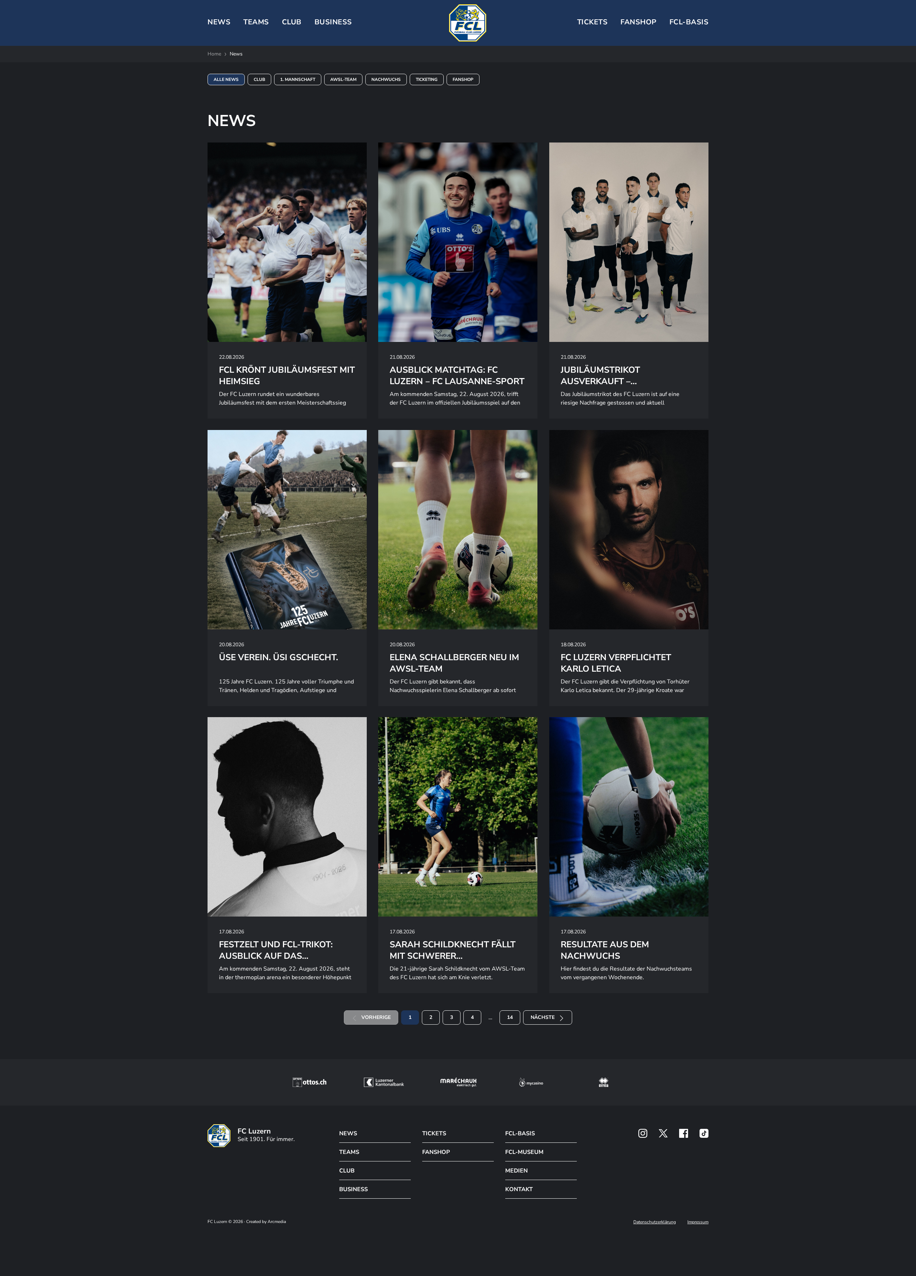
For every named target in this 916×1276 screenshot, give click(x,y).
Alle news (226, 79)
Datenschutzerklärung (654, 1222)
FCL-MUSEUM (524, 1152)
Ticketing (427, 79)
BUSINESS (333, 22)
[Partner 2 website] (384, 1082)
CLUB (292, 22)
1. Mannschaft (297, 79)
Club (259, 79)
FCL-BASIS (520, 1133)
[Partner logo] (642, 1133)
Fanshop (638, 22)
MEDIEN (516, 1171)
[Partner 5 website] (603, 1082)
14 (510, 1017)
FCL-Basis (689, 22)
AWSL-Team (343, 79)
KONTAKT (519, 1189)
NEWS (219, 22)
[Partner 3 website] (458, 1082)
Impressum (697, 1222)
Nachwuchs (386, 79)
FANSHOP (436, 1152)
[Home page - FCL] (467, 23)
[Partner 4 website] (531, 1082)
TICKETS (592, 22)
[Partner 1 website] (309, 1082)
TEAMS (256, 22)
